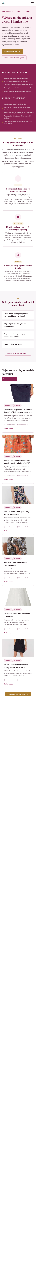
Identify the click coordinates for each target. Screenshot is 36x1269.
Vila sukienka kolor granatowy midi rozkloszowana (16, 513)
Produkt (8, 405)
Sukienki (17, 405)
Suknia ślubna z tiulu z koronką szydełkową (17, 615)
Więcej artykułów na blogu (16, 353)
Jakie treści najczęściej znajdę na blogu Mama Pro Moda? (16, 315)
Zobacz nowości (8, 379)
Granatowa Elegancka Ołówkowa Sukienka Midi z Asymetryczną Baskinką (18, 412)
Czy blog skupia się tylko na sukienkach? (15, 325)
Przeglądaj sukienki (11, 51)
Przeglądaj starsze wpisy (17, 694)
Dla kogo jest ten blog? (13, 344)
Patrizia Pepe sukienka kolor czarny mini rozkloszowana (16, 666)
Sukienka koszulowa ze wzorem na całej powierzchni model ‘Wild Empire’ (18, 463)
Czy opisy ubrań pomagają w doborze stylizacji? (15, 335)
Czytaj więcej (8, 428)
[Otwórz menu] (32, 3)
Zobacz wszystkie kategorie (14, 58)
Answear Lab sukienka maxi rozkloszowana (16, 564)
